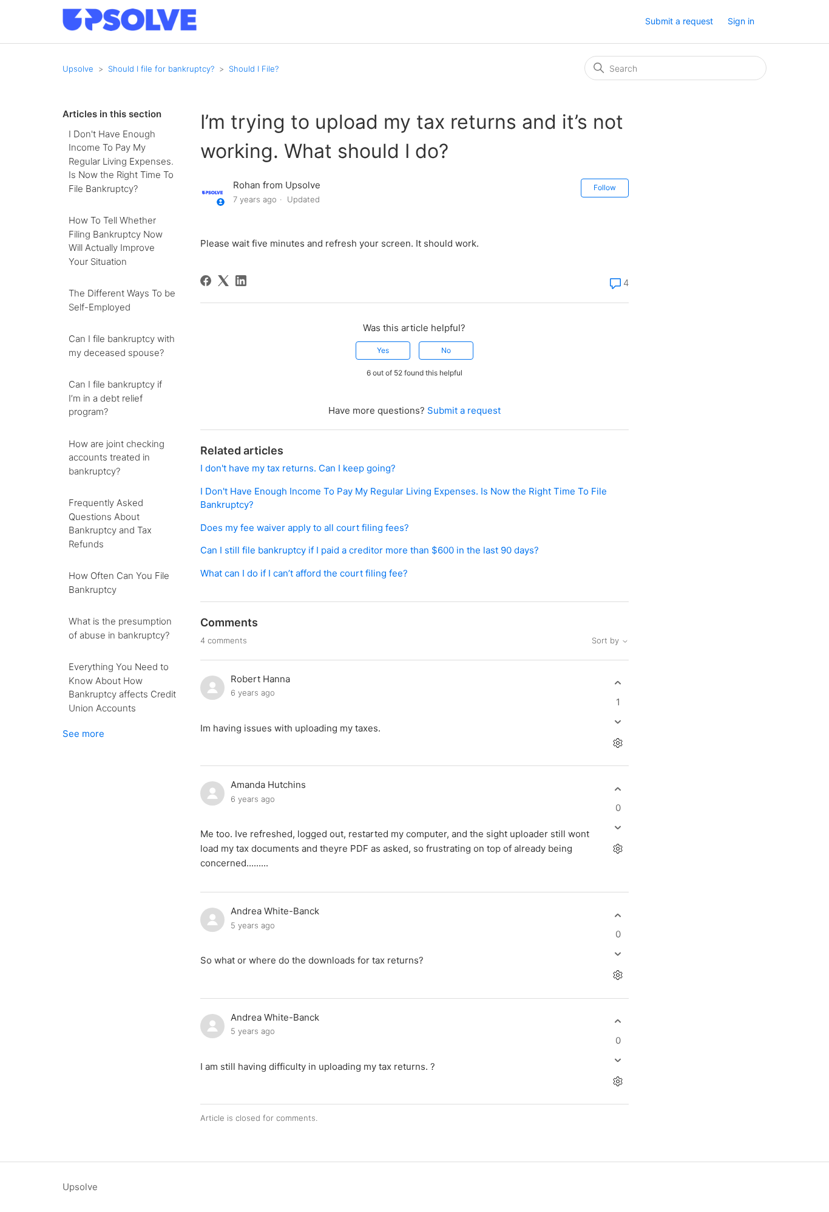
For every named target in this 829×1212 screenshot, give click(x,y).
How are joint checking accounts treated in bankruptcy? (116, 457)
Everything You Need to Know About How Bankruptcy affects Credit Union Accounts (122, 687)
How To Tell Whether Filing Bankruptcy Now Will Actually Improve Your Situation (116, 240)
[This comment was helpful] (618, 683)
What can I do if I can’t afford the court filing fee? (304, 573)
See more (83, 733)
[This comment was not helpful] (618, 721)
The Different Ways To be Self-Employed (122, 300)
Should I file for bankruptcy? (161, 69)
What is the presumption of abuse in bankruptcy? (120, 628)
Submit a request (679, 21)
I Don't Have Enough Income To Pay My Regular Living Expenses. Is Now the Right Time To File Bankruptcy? (121, 161)
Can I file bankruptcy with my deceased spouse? (122, 345)
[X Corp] (223, 280)
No (446, 350)
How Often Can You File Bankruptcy (119, 582)
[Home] (130, 27)
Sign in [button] (741, 21)
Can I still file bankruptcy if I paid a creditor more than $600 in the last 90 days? (369, 550)
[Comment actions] (618, 742)
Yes (383, 350)
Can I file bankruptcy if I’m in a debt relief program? (115, 397)
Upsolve (78, 69)
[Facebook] (205, 280)
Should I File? (254, 69)
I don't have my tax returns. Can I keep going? (298, 468)
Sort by (606, 640)
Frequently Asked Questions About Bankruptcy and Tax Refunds (110, 523)
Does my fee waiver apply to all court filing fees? (305, 527)
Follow (605, 187)
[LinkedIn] (240, 280)
